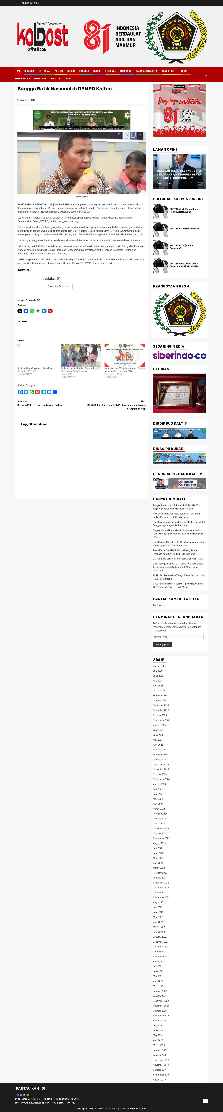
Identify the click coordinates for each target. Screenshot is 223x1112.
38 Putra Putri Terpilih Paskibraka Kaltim (39, 403)
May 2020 (158, 1035)
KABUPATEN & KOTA (146, 71)
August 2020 (159, 1020)
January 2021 (159, 996)
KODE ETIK (57, 1102)
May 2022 (158, 917)
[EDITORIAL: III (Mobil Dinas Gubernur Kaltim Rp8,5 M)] (160, 265)
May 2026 (158, 680)
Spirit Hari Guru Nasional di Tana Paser (35, 368)
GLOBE (97, 71)
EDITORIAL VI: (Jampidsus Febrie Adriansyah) (184, 210)
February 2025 (160, 754)
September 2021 (161, 956)
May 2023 (158, 858)
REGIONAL (110, 71)
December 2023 (161, 823)
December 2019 (161, 1060)
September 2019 (161, 1074)
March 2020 (159, 1045)
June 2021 (158, 971)
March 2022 (159, 927)
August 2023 (159, 843)
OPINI (68, 78)
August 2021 (159, 961)
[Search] (206, 75)
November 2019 (161, 1065)
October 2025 (160, 715)
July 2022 (157, 907)
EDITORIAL (44, 71)
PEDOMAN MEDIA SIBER (28, 1099)
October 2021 (160, 951)
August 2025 (159, 725)
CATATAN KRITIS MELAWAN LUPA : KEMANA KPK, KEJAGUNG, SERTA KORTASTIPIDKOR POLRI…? (180, 174)
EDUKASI (55, 78)
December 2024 (161, 764)
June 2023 (158, 853)
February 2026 (160, 695)
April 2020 (158, 1040)
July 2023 (157, 848)
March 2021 (159, 986)
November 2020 (161, 1005)
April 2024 (158, 804)
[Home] (18, 71)
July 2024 (157, 789)
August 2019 (159, 1079)
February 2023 (160, 873)
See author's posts (58, 286)
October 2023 (160, 833)
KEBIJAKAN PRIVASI (67, 1099)
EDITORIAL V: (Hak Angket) (184, 228)
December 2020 (161, 1001)
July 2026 (157, 671)
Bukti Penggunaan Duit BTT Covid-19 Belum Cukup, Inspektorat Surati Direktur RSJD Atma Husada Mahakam (178, 567)
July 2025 (157, 730)
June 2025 (158, 735)
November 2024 (161, 769)
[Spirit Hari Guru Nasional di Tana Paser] (37, 355)
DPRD (184, 71)
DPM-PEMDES (22, 78)
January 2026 (159, 700)
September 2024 (161, 779)
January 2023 (159, 877)
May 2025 (158, 739)
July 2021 (157, 966)
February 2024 (160, 813)
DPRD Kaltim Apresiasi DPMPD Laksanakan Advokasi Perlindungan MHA (116, 405)
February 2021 (160, 991)
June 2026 (158, 676)
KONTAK (70, 1102)
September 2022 (161, 897)
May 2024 (158, 799)
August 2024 (159, 784)
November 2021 (161, 946)
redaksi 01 (52, 278)
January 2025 (159, 759)
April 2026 (158, 685)
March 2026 (159, 690)
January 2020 (159, 1055)
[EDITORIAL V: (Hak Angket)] (160, 229)
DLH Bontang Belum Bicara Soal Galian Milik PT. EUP (178, 558)
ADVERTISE (168, 71)
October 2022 (160, 892)
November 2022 (161, 887)
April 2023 (158, 863)
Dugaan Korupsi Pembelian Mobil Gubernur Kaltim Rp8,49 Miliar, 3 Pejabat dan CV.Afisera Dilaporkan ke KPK (179, 534)
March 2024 (159, 808)
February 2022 (160, 932)
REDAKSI (49, 1099)
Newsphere (125, 1108)
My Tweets (159, 605)
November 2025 (161, 710)
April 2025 (158, 744)
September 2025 (161, 720)
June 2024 (158, 794)
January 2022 (159, 936)
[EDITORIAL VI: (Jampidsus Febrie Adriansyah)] (160, 211)
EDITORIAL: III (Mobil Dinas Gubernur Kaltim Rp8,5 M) (184, 265)
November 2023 (161, 828)
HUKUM (71, 71)
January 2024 (159, 818)
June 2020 (158, 1030)
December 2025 (161, 705)
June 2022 (158, 912)
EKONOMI (84, 71)
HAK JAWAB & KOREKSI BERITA (32, 1102)
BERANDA (29, 71)
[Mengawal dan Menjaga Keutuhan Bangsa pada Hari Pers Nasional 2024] (125, 355)
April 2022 (158, 922)
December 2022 (161, 882)
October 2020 (160, 1010)
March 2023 (159, 868)
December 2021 (161, 941)
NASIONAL (125, 71)
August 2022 (159, 902)
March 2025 (159, 749)
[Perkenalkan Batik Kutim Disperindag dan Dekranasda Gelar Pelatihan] (81, 355)
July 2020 (157, 1025)
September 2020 (161, 1015)
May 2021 (158, 976)
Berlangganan (162, 644)
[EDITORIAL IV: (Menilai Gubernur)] (160, 247)
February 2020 (160, 1050)
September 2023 (161, 838)
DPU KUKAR (40, 78)
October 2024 (160, 774)
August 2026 (159, 666)
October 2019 (160, 1070)
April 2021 (158, 981)
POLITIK (58, 71)
